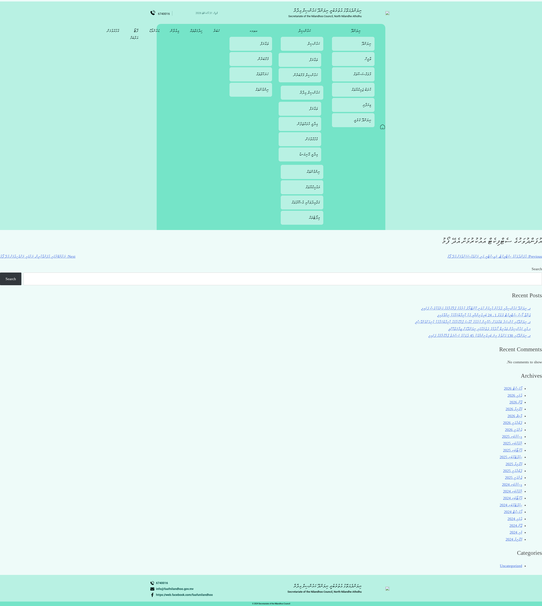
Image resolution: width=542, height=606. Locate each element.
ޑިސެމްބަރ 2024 (512, 484)
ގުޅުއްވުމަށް (312, 139)
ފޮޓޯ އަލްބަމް (134, 34)
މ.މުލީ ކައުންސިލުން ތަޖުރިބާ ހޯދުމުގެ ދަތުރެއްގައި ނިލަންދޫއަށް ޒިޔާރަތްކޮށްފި (489, 329)
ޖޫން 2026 (515, 402)
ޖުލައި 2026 (514, 395)
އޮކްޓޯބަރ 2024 (512, 498)
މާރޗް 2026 (514, 416)
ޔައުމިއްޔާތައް (313, 187)
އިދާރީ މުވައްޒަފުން (307, 123)
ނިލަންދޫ (356, 30)
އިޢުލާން (174, 30)
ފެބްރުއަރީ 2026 (512, 423)
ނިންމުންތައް (313, 171)
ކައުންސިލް (304, 30)
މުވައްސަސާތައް (362, 74)
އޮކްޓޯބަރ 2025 (512, 450)
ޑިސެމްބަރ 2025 (512, 436)
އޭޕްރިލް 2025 (514, 464)
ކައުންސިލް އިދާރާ (310, 92)
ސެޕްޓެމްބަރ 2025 (511, 457)
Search (537, 269)
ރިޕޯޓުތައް (314, 217)
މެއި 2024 (516, 532)
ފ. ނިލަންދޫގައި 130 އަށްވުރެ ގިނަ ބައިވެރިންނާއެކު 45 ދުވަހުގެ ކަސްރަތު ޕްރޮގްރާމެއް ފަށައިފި (479, 335)
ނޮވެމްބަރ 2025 (512, 443)
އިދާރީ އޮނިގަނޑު (308, 154)
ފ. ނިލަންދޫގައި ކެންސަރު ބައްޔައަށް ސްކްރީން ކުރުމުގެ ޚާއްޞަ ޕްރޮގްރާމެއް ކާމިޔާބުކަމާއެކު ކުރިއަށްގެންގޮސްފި (473, 322)
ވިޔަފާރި (366, 104)
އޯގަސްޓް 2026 (513, 388)
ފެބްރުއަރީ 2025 (512, 471)
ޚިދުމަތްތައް (196, 30)
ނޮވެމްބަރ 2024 (512, 491)
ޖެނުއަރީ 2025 (513, 477)
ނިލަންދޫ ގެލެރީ (362, 120)
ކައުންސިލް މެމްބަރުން (305, 75)
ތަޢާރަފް (313, 59)
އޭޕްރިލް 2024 (514, 539)
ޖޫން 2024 (515, 525)
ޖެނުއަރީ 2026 (513, 430)
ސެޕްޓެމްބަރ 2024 (511, 505)
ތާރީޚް (368, 58)
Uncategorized (511, 566)
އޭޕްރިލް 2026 (514, 409)
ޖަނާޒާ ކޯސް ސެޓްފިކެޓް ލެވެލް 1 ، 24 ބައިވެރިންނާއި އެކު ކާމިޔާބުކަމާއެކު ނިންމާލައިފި (484, 315)
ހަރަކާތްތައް (262, 74)
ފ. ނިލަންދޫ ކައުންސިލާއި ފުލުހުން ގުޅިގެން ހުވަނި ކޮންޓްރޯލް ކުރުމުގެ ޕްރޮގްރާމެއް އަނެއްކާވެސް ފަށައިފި (476, 308)
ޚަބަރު (216, 30)
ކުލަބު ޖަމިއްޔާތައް (361, 89)
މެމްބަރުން (263, 58)
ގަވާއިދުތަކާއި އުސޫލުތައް (306, 202)
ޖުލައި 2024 (514, 519)
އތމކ (253, 30)
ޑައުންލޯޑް (154, 30)
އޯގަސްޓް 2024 (513, 512)
